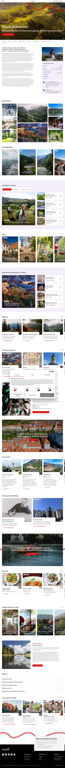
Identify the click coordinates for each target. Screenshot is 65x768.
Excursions (15, 41)
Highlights (4, 41)
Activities (9, 41)
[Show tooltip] (63, 38)
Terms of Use (25, 765)
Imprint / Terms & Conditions (10, 765)
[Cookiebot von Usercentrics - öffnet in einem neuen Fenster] (49, 371)
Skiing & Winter (27, 756)
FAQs (48, 41)
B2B (35, 765)
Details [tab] (32, 374)
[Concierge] (51, 1)
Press (38, 765)
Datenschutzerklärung (26, 384)
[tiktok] (12, 755)
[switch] (26, 390)
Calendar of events (54, 92)
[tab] (7, 189)
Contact (3, 765)
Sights (40, 759)
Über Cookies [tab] (47, 374)
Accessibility (31, 765)
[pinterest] (9, 755)
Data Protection (19, 765)
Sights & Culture (22, 41)
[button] (59, 1)
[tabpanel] (32, 208)
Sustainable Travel (58, 759)
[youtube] (14, 755)
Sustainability (43, 41)
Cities (40, 758)
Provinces (41, 756)
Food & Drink (28, 41)
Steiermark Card (52, 82)
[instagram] (3, 755)
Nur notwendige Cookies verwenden (17, 395)
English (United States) (59, 1)
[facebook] (6, 755)
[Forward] (62, 147)
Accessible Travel (57, 758)
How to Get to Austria (58, 756)
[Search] (49, 1)
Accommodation (36, 41)
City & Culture (27, 758)
